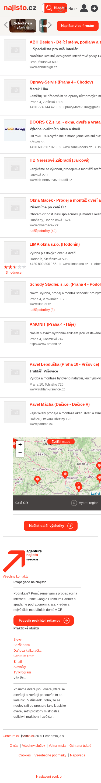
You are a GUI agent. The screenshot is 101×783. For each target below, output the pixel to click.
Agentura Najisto (22, 561)
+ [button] (20, 444)
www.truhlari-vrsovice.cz (47, 389)
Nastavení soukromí (50, 776)
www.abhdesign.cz (43, 67)
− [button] (20, 453)
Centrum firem (23, 656)
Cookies (25, 755)
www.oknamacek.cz (44, 225)
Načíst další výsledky (46, 526)
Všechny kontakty (15, 576)
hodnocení (15, 272)
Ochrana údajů (80, 746)
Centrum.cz (11, 736)
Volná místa (57, 746)
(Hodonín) (55, 244)
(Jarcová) (59, 160)
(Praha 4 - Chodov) (61, 82)
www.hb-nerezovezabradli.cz (51, 180)
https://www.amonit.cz (45, 344)
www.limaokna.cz (75, 264)
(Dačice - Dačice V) (60, 404)
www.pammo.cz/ (41, 424)
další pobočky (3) (42, 310)
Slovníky (19, 667)
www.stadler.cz (40, 304)
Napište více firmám (77, 26)
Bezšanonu (21, 645)
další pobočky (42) (43, 231)
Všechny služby (34, 746)
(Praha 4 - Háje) (53, 324)
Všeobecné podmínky (50, 755)
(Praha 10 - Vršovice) (64, 364)
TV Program (22, 672)
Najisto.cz (23, 8)
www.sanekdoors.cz (77, 147)
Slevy (17, 639)
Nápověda (77, 755)
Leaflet (95, 493)
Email (17, 662)
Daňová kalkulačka (27, 651)
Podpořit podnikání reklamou (39, 620)
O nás (14, 746)
